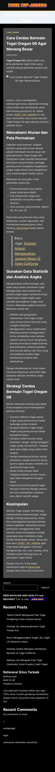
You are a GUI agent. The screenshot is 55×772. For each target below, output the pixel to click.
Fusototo (23, 690)
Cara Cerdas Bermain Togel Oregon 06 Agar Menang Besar (26, 43)
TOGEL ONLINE (12, 32)
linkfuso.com (10, 676)
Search (7, 583)
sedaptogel (9, 728)
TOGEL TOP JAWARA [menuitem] (25, 114)
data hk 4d (9, 680)
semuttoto (8, 742)
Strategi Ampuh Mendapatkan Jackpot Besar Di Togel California (27, 253)
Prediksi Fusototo (12, 683)
